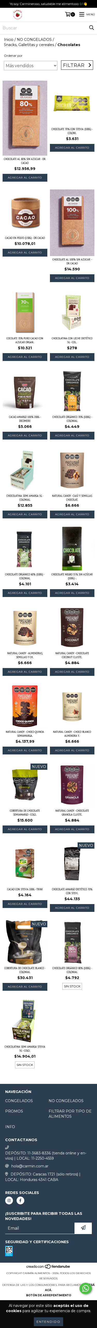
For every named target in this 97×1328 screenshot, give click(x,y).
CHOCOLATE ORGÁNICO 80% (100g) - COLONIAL (72, 970)
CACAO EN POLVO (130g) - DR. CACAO (25, 238)
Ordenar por (13, 56)
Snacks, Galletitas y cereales (29, 44)
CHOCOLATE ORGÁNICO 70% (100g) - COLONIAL (72, 419)
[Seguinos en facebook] (20, 1200)
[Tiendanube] (48, 1268)
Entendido (48, 1322)
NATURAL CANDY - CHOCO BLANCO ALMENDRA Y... (72, 734)
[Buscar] (91, 27)
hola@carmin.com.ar (29, 1166)
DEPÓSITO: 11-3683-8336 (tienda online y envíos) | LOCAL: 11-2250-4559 (45, 1156)
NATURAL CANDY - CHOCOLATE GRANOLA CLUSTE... (72, 812)
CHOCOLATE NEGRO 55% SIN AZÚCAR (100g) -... (72, 576)
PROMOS (14, 1111)
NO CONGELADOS (34, 39)
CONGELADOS (19, 1100)
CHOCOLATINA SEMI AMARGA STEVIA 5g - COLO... (25, 1048)
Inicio (8, 39)
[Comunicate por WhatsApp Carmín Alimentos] (85, 1288)
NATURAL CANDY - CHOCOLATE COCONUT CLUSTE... (72, 655)
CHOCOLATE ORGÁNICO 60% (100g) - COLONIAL (24, 576)
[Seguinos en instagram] (9, 1200)
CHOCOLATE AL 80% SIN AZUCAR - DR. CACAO (25, 161)
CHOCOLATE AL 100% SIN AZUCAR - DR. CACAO (72, 261)
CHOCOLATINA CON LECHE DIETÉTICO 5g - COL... (72, 340)
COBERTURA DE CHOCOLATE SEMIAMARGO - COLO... (25, 812)
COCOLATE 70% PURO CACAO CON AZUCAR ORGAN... (24, 340)
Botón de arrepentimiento (48, 1295)
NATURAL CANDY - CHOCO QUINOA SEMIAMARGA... (25, 734)
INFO (10, 1126)
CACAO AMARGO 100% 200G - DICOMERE (25, 419)
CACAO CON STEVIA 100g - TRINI (25, 889)
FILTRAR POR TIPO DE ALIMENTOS (70, 1114)
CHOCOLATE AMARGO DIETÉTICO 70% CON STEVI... (72, 891)
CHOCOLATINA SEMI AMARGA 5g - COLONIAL (24, 497)
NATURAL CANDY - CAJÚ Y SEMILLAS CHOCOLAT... (72, 497)
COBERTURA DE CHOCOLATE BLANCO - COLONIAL (25, 970)
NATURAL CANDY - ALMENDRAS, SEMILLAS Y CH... (25, 655)
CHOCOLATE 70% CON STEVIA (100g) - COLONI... (72, 131)
